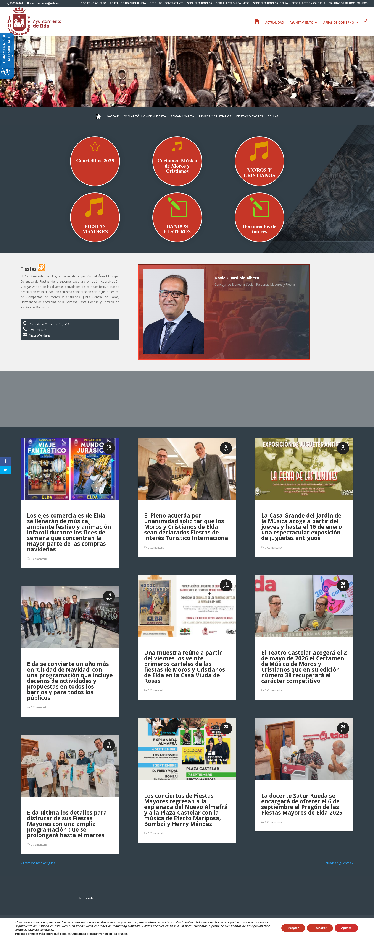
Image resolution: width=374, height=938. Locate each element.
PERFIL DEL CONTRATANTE (166, 3)
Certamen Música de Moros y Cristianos (177, 165)
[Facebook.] (5, 461)
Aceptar (293, 928)
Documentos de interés (259, 228)
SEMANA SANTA (182, 116)
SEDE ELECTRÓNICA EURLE (309, 3)
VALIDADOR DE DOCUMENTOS (348, 3)
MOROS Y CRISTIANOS (215, 116)
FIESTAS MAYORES (249, 116)
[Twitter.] (5, 470)
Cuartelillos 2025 (95, 160)
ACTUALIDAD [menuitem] (274, 22)
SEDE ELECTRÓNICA (199, 3)
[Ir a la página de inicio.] (34, 21)
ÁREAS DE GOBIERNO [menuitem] (338, 22)
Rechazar (319, 928)
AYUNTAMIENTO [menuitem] (301, 22)
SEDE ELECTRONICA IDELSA (270, 3)
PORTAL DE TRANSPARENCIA (128, 3)
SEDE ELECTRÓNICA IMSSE (232, 3)
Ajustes (346, 928)
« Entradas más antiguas (38, 863)
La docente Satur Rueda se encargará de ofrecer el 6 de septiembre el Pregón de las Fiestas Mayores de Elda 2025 (301, 804)
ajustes (123, 934)
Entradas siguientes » (338, 863)
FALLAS (273, 116)
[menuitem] (93, 4)
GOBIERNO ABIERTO (93, 3)
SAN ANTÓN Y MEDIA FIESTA (145, 116)
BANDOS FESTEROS (177, 228)
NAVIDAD (112, 116)
